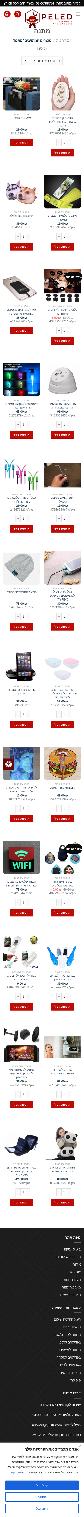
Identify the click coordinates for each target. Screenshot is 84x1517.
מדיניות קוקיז (19, 1472)
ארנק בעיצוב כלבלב (21, 216)
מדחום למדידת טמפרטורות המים (62, 1071)
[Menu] (78, 14)
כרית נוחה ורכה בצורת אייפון (21, 691)
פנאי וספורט (72, 1327)
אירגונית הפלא (21, 118)
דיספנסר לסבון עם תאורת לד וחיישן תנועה (21, 405)
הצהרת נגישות (70, 1295)
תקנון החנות (72, 1279)
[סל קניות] (7, 14)
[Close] (79, 1446)
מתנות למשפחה (69, 1350)
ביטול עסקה (72, 1249)
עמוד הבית (64, 40)
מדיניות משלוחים (68, 1257)
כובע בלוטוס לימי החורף (21, 592)
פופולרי (75, 1380)
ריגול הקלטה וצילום (67, 1319)
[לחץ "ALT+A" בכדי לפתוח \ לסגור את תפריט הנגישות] (8, 764)
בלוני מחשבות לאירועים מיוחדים (62, 311)
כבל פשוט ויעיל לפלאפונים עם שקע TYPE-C (62, 595)
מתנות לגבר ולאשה (67, 1334)
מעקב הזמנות (71, 1287)
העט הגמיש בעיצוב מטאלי (63, 499)
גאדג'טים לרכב (70, 1342)
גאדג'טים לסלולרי (68, 1357)
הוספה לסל (62, 153)
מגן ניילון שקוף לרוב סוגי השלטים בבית (21, 977)
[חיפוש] (17, 14)
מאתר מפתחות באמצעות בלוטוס (62, 883)
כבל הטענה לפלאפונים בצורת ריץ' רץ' (21, 499)
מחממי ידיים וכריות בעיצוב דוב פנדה (62, 1169)
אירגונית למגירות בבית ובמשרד (62, 217)
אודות (77, 1264)
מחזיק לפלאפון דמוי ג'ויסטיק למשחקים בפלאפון (21, 1073)
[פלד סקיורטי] (48, 18)
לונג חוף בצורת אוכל (62, 787)
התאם (42, 1497)
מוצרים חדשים (70, 1372)
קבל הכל (42, 1485)
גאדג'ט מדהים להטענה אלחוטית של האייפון (21, 311)
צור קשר (75, 1272)
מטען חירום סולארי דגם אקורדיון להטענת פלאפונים (21, 1171)
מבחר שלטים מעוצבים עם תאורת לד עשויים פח (21, 883)
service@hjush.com (46, 1425)
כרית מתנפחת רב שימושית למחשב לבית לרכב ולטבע (62, 693)
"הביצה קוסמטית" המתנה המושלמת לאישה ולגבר (62, 121)
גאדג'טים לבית (70, 1365)
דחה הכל (42, 1508)
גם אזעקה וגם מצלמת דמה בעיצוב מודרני (62, 405)
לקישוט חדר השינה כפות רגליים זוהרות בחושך (21, 789)
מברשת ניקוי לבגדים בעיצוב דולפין (62, 977)
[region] (42, 1480)
